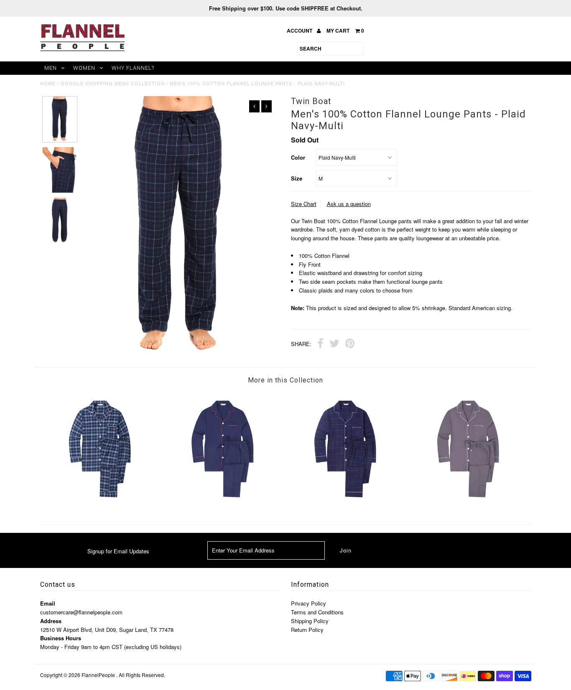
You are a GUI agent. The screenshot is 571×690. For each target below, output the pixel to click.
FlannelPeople (98, 674)
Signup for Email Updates (118, 551)
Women (84, 68)
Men (50, 68)
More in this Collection (285, 380)
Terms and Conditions (317, 612)
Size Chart (303, 204)
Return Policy (307, 630)
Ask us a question (349, 204)
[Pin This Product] (349, 344)
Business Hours (60, 638)
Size (296, 178)
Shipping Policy (310, 621)
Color (298, 157)
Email (47, 603)
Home (48, 83)
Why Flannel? (133, 68)
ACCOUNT (300, 30)
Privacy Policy (308, 603)
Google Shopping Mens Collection (113, 83)
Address (50, 621)
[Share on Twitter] (334, 344)
